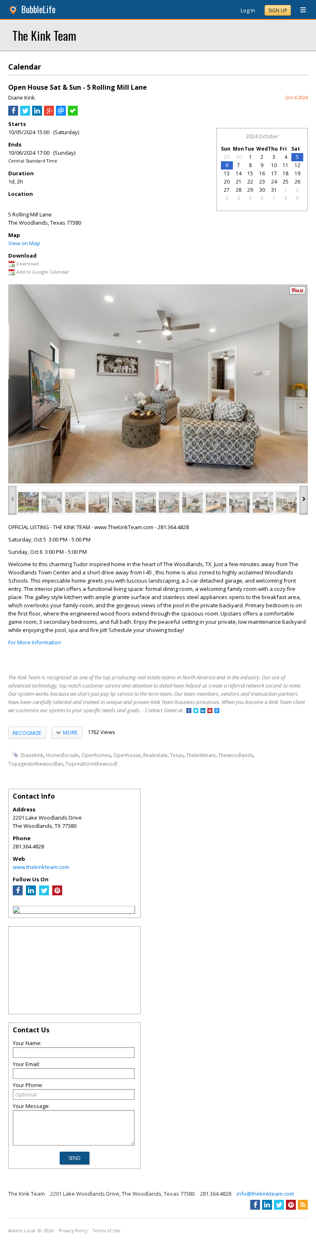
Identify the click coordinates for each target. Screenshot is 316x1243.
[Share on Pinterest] (297, 293)
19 (297, 173)
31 (274, 189)
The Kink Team (44, 35)
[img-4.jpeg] (99, 502)
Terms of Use (107, 1231)
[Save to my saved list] (73, 113)
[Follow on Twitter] (195, 711)
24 (274, 181)
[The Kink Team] (16, 911)
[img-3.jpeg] (75, 502)
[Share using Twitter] (25, 113)
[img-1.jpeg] (28, 502)
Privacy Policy (73, 1231)
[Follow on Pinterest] (209, 711)
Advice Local (21, 1231)
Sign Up (277, 10)
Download (27, 263)
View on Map (24, 243)
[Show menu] (300, 10)
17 (274, 173)
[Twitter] (44, 893)
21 (239, 181)
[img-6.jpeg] (146, 502)
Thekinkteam (201, 755)
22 (250, 181)
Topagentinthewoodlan (35, 763)
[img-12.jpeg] (286, 502)
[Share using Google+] (49, 113)
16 (262, 173)
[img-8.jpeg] (192, 502)
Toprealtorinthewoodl (91, 763)
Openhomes (96, 755)
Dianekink (32, 755)
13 (227, 173)
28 (239, 189)
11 (285, 165)
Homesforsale (62, 755)
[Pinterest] (57, 893)
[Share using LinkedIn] (37, 113)
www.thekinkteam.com (41, 867)
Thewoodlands (235, 755)
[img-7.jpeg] (169, 502)
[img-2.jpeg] (52, 502)
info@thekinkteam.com (265, 1193)
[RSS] (303, 1205)
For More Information (34, 642)
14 (239, 173)
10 (274, 165)
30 (239, 156)
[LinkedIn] (31, 893)
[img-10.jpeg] (239, 502)
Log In (248, 10)
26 (297, 181)
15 (250, 173)
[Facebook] (18, 893)
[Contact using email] (216, 711)
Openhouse (127, 755)
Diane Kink (21, 97)
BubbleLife (38, 9)
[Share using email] (61, 113)
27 (227, 189)
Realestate (155, 755)
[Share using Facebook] (13, 113)
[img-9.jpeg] (216, 502)
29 (227, 156)
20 (227, 181)
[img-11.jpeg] (263, 502)
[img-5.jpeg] (122, 502)
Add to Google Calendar (42, 272)
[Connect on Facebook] (188, 711)
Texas (177, 755)
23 (262, 181)
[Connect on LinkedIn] (202, 711)
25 (285, 181)
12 (297, 165)
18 (285, 173)
